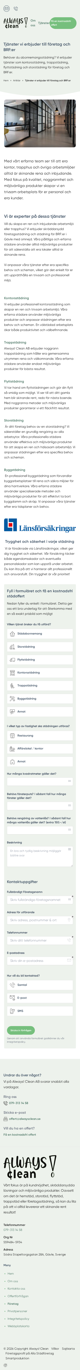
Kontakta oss (16, 1288)
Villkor (55, 1349)
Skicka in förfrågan (20, 1030)
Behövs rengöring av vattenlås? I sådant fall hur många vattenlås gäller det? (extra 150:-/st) (39, 820)
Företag (13, 1304)
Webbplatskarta (18, 1326)
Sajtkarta (68, 1349)
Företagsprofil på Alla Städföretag (30, 1353)
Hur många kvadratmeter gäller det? (31, 773)
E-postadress (15, 953)
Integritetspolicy (18, 1318)
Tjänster (44, 23)
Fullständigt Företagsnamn (24, 892)
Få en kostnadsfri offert (19, 1134)
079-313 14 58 (12, 1230)
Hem (11, 1273)
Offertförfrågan (18, 1296)
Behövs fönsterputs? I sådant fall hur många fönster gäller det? (36, 796)
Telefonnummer (17, 932)
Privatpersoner (17, 1311)
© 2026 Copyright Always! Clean (25, 1349)
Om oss (33, 23)
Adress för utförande (20, 912)
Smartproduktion (17, 1358)
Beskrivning (14, 842)
